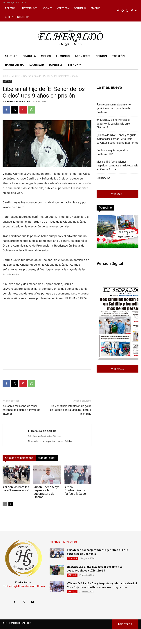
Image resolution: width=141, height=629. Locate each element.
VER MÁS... (117, 194)
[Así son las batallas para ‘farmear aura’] (16, 475)
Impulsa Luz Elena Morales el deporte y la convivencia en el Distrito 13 (113, 123)
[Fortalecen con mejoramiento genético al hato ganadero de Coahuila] (57, 553)
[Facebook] (118, 10)
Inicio (5, 76)
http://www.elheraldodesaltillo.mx (44, 436)
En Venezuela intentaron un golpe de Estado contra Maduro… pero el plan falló (70, 409)
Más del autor (46, 458)
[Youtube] (136, 10)
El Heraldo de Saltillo (18, 101)
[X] (127, 10)
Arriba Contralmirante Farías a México (75, 490)
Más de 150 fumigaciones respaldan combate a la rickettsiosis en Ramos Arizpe (117, 165)
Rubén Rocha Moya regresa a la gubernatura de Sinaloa (46, 492)
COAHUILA (72, 558)
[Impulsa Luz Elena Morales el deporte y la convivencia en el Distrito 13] (57, 570)
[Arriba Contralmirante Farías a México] (77, 475)
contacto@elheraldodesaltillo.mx (24, 586)
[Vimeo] (131, 10)
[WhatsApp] (31, 110)
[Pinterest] (23, 110)
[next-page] (10, 504)
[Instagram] (122, 10)
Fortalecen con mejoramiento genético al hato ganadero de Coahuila (114, 108)
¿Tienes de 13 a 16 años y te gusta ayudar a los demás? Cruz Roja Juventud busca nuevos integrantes (117, 139)
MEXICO (16, 76)
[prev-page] (5, 504)
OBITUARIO (103, 177)
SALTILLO (72, 575)
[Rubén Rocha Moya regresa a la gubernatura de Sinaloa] (46, 475)
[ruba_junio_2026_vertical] (117, 247)
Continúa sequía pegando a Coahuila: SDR (112, 152)
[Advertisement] (47, 340)
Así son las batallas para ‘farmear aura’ (16, 488)
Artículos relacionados (19, 458)
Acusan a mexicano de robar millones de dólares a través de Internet (21, 409)
